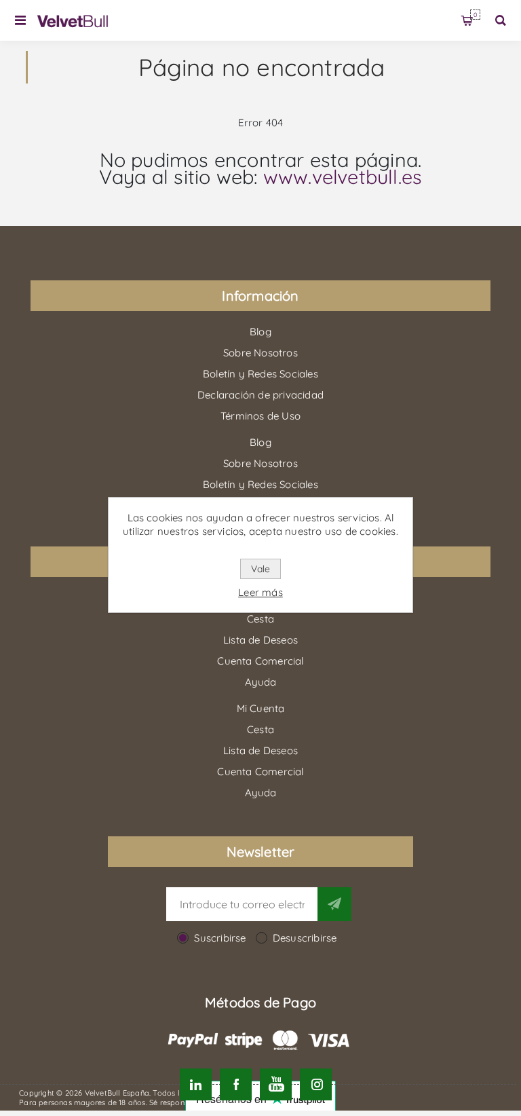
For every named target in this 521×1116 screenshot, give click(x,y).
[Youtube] (276, 1084)
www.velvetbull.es (342, 176)
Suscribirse (220, 937)
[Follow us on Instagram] (316, 1084)
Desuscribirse (305, 937)
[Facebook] (236, 1084)
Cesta (475, 14)
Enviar (334, 904)
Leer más (260, 592)
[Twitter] (196, 1084)
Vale (260, 569)
